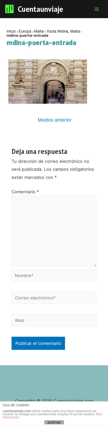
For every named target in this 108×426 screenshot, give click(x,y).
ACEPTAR (54, 422)
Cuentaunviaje (40, 9)
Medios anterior (55, 120)
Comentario (25, 191)
